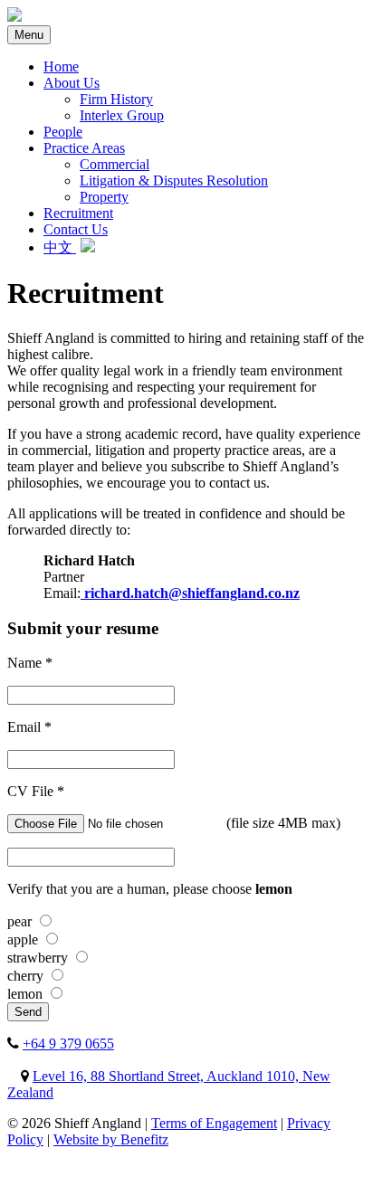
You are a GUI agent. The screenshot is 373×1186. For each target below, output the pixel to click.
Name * (30, 662)
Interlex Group (122, 115)
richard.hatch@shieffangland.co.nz (190, 593)
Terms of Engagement (214, 1123)
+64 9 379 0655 (68, 1043)
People (62, 131)
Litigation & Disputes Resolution (174, 180)
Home (61, 66)
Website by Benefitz (110, 1139)
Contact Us (75, 229)
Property (104, 196)
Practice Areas (84, 148)
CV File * (35, 791)
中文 (59, 247)
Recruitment (78, 213)
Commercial (114, 164)
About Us (71, 82)
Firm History (116, 99)
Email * (29, 727)
